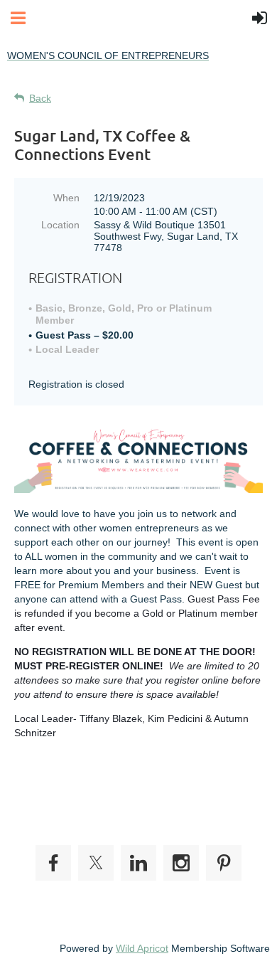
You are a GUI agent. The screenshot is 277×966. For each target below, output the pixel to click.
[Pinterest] (223, 863)
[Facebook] (53, 863)
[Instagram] (181, 863)
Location (60, 224)
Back (40, 98)
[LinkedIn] (138, 863)
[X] (96, 863)
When (66, 197)
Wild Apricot (142, 948)
